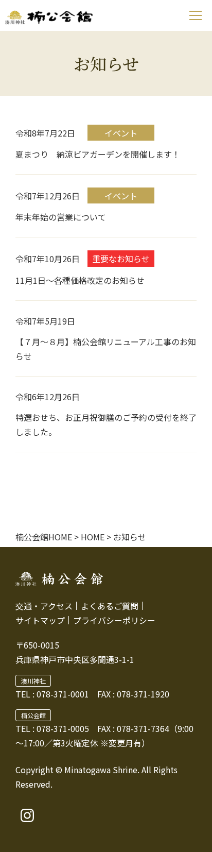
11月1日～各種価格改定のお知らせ (80, 280)
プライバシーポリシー (114, 620)
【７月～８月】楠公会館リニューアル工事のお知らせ (105, 348)
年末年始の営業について (60, 217)
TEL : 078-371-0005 (52, 728)
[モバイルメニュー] (195, 15)
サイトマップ (40, 620)
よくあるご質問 (109, 606)
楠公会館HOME (43, 537)
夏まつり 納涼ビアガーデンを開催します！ (97, 154)
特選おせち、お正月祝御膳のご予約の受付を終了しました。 (106, 424)
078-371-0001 (63, 694)
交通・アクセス (44, 606)
